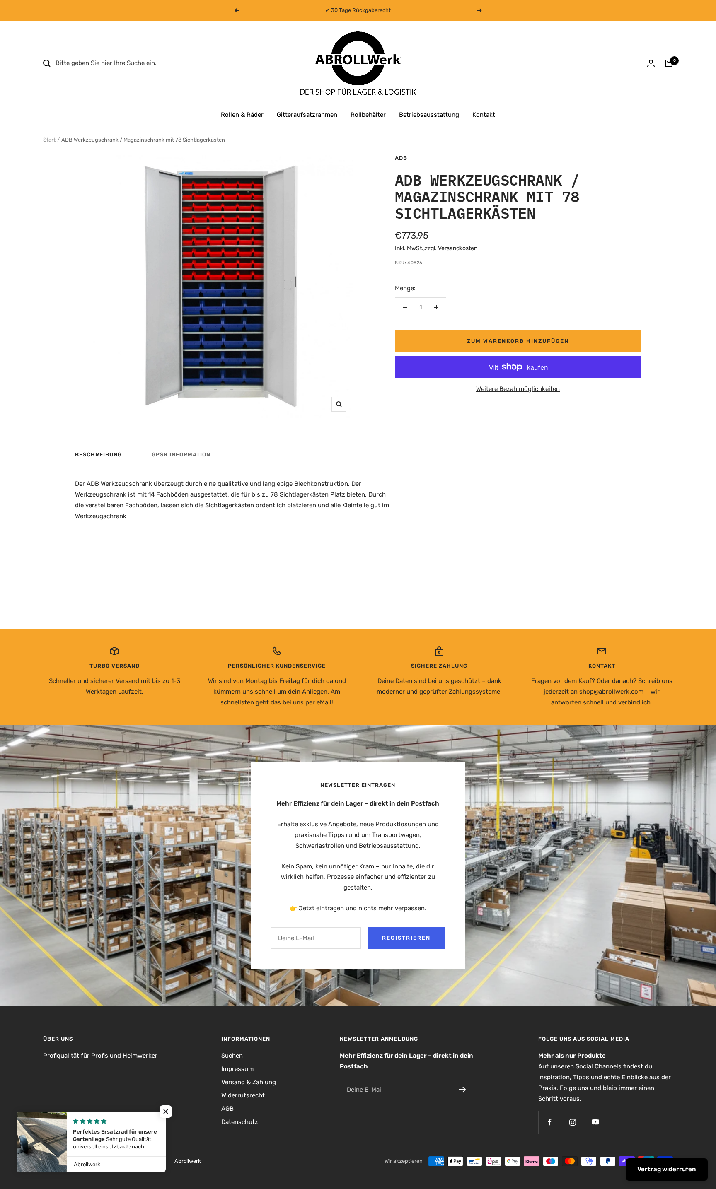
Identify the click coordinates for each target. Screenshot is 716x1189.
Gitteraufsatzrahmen (307, 114)
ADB (401, 158)
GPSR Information (181, 454)
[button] (166, 1111)
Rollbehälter (368, 114)
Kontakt (483, 114)
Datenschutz (239, 1122)
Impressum (237, 1069)
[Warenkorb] (669, 63)
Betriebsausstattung (429, 114)
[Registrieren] (462, 1090)
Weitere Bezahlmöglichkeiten (518, 389)
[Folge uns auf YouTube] (595, 1122)
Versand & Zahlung (248, 1082)
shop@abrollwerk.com (611, 691)
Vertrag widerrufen (666, 1169)
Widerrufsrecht (243, 1095)
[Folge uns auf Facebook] (549, 1122)
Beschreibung (98, 454)
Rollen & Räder (242, 114)
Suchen (232, 1055)
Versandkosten (457, 248)
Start (49, 140)
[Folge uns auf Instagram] (572, 1122)
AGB (227, 1108)
